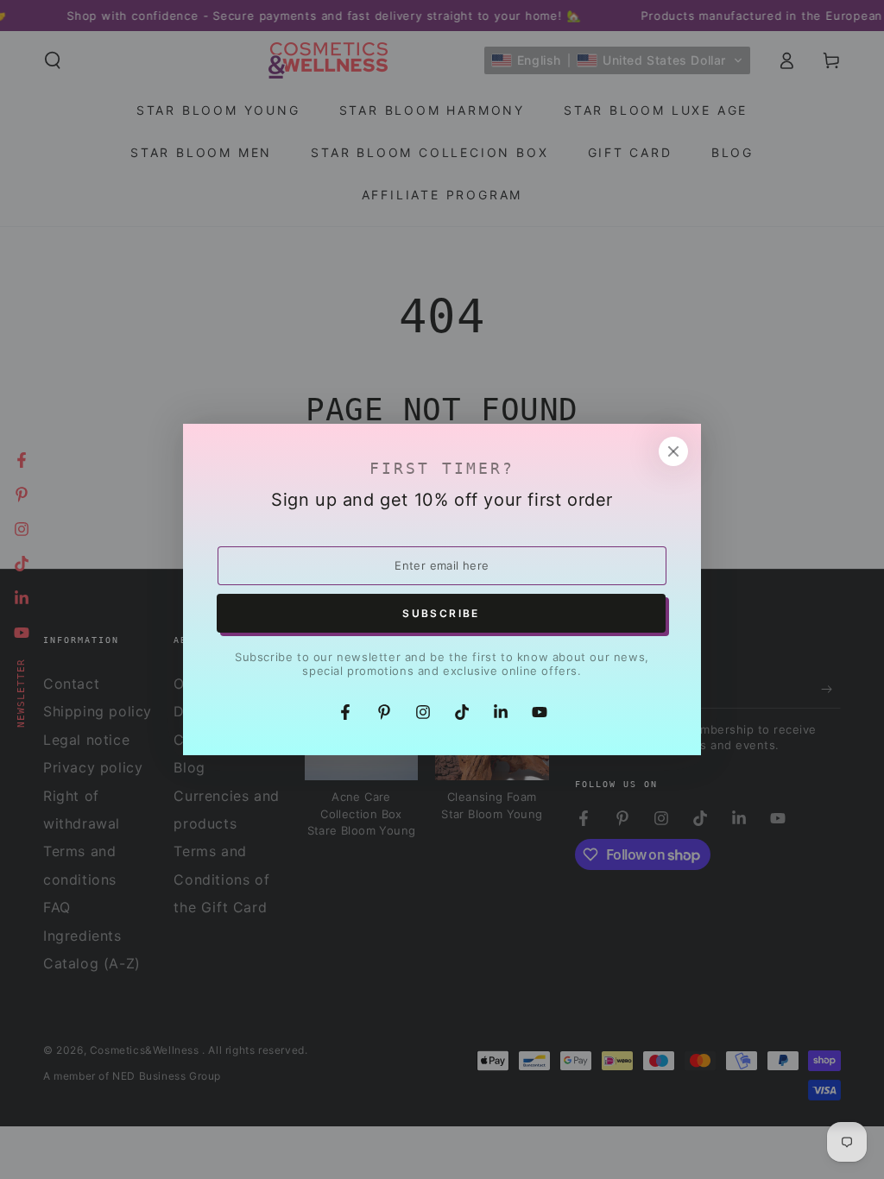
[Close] (673, 451)
